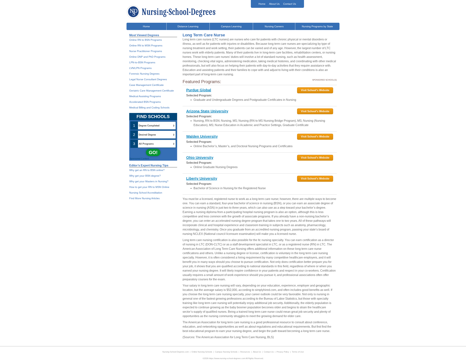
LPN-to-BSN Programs (142, 62)
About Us (274, 3)
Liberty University (201, 178)
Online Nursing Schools (201, 352)
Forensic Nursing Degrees (144, 73)
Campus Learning (231, 26)
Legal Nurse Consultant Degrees (148, 79)
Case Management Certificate (146, 84)
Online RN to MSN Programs (145, 45)
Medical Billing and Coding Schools (149, 107)
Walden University (202, 136)
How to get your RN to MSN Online (149, 187)
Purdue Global (198, 90)
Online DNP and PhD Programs (147, 56)
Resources (245, 352)
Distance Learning (187, 26)
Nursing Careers (274, 26)
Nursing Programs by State (317, 26)
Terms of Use (298, 352)
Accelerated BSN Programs (145, 101)
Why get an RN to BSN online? (147, 170)
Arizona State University (207, 111)
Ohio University (199, 158)
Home (261, 3)
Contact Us (289, 3)
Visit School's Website (315, 90)
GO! (153, 152)
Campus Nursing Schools (226, 352)
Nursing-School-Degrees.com (175, 352)
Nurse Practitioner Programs (145, 51)
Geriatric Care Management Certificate (151, 90)
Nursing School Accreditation (145, 192)
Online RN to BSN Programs (145, 39)
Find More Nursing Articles (144, 198)
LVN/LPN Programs (140, 68)
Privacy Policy (283, 352)
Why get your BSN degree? (145, 175)
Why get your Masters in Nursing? (148, 181)
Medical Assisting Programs (145, 96)
